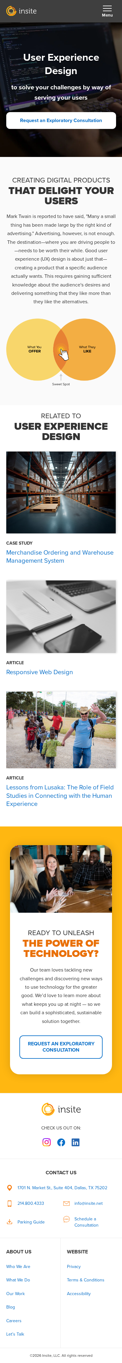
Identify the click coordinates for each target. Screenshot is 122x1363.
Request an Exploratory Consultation (61, 120)
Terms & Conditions (85, 1280)
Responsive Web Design (39, 672)
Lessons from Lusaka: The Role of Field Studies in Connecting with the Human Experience (60, 795)
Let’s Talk (15, 1334)
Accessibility (79, 1293)
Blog (10, 1307)
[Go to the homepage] (61, 1109)
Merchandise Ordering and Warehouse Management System (60, 556)
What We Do (18, 1280)
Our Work (15, 1293)
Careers (14, 1321)
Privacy (74, 1266)
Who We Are (18, 1266)
